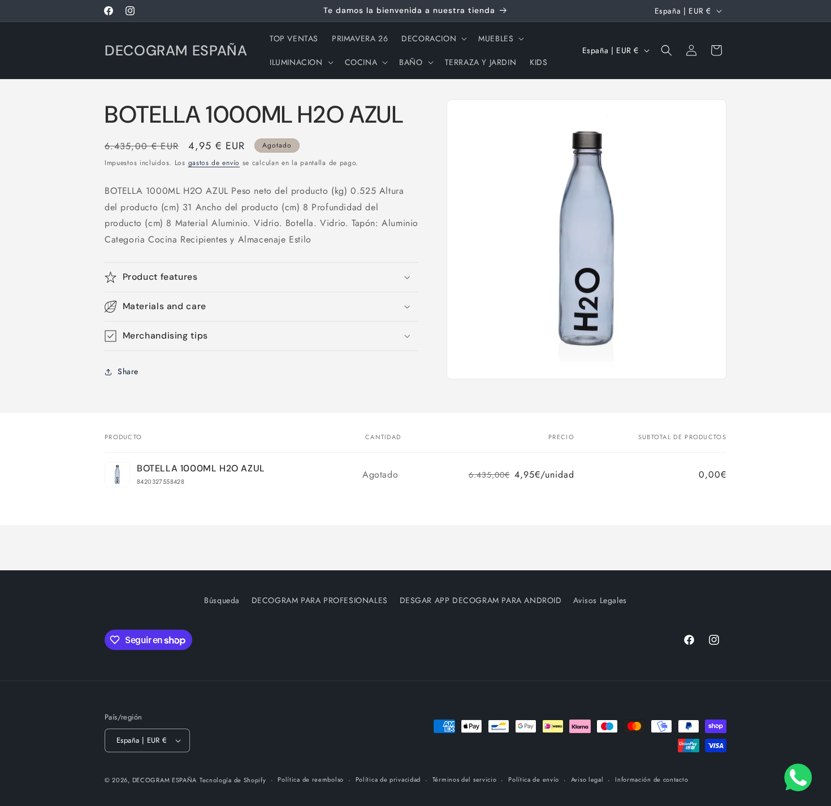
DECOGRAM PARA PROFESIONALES (320, 600)
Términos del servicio (464, 779)
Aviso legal (587, 779)
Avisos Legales (599, 600)
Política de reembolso (311, 779)
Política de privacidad (388, 779)
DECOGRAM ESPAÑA (164, 780)
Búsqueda (222, 600)
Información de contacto (651, 779)
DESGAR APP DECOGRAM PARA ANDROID (481, 600)
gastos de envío (214, 163)
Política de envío (533, 779)
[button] (433, 38)
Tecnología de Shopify (233, 780)
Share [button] (128, 371)
